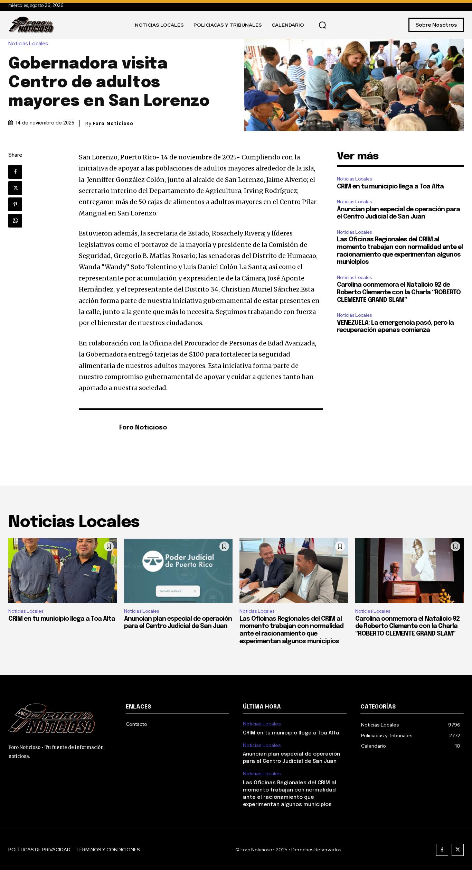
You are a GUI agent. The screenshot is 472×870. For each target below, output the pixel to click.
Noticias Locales (28, 43)
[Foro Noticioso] (95, 428)
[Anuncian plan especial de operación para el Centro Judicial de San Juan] (178, 570)
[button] (322, 25)
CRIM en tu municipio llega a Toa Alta (390, 187)
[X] (15, 188)
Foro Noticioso (113, 123)
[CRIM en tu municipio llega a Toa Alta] (62, 570)
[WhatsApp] (15, 221)
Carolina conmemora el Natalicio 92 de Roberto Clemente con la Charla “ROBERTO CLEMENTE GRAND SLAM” (399, 292)
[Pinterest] (15, 204)
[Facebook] (15, 172)
